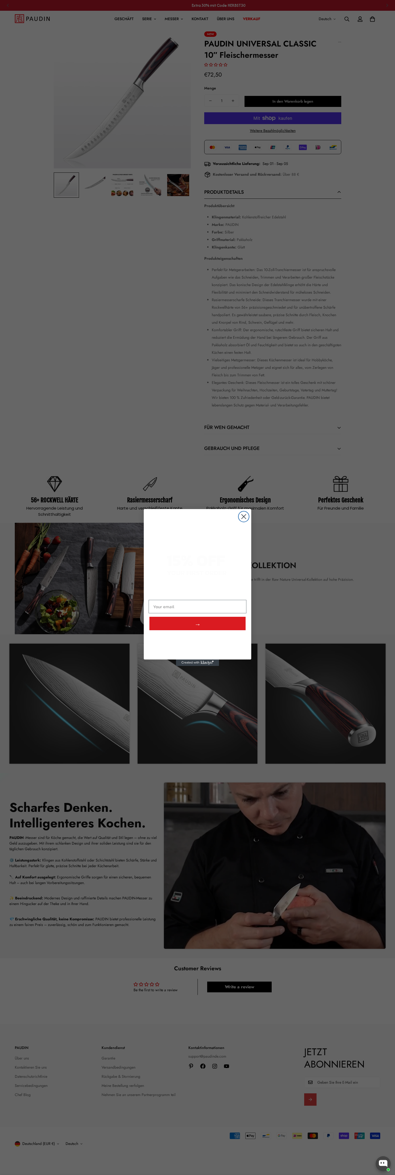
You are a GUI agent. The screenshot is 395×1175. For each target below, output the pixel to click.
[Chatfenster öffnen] (383, 1163)
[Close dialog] (243, 516)
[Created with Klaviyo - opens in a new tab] (197, 662)
